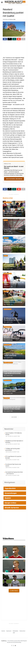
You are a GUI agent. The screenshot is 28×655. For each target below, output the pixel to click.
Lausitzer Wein (17, 640)
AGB (14, 632)
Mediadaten (15, 631)
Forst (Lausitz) (8, 362)
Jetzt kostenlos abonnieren (14, 179)
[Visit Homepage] (15, 2)
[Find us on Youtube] (15, 645)
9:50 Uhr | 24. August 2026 (13, 451)
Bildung (6, 237)
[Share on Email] (19, 39)
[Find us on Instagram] (13, 645)
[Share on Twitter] (9, 39)
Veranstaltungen (11, 493)
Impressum (8, 631)
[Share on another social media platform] (23, 39)
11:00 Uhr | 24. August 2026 (13, 436)
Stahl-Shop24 (23, 640)
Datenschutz (22, 631)
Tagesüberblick (10, 488)
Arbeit (5, 220)
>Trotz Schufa (10, 640)
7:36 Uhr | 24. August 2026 (13, 475)
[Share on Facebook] (5, 39)
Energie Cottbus (10, 503)
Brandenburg (7, 202)
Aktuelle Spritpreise (12, 507)
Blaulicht (8, 498)
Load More (14, 417)
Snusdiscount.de (10, 642)
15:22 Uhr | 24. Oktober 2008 (9, 19)
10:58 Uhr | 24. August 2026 (13, 444)
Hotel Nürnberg (18, 642)
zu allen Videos (14, 590)
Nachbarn (6, 398)
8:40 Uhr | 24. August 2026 (13, 459)
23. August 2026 (9, 340)
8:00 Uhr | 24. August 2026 (13, 467)
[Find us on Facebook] (11, 645)
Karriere (3, 631)
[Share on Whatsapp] (14, 39)
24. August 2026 (9, 215)
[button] (14, 551)
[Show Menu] (2, 2)
